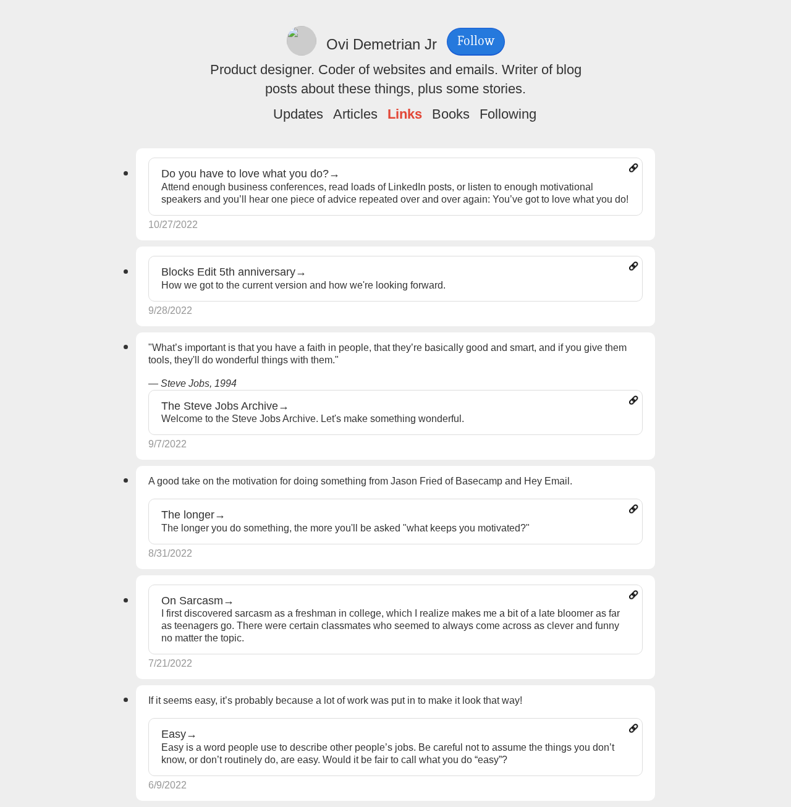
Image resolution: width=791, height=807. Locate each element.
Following (508, 114)
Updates (298, 114)
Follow (475, 41)
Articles (355, 114)
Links (404, 114)
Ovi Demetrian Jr (381, 44)
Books (451, 114)
